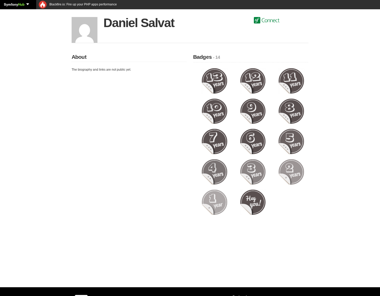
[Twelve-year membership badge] (253, 81)
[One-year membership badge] (214, 202)
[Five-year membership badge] (291, 141)
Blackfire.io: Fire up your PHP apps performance (83, 4)
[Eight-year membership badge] (291, 111)
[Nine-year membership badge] (253, 111)
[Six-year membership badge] (253, 141)
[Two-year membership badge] (291, 172)
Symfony (14, 4)
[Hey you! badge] (253, 202)
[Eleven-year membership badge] (291, 81)
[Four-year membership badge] (214, 172)
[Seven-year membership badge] (214, 141)
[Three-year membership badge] (253, 172)
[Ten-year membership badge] (214, 111)
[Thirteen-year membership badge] (214, 81)
